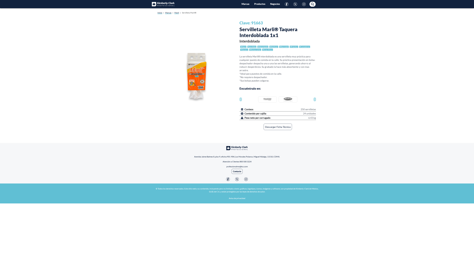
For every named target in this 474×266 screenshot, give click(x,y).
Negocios (275, 4)
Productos (259, 4)
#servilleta (252, 47)
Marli (176, 12)
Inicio (160, 12)
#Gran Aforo (267, 50)
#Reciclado (284, 47)
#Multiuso (274, 47)
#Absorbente (263, 47)
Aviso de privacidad (237, 198)
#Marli (243, 47)
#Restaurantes (255, 50)
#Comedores (305, 47)
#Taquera (244, 50)
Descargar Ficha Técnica (278, 126)
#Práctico (294, 47)
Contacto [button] (237, 171)
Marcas (245, 4)
